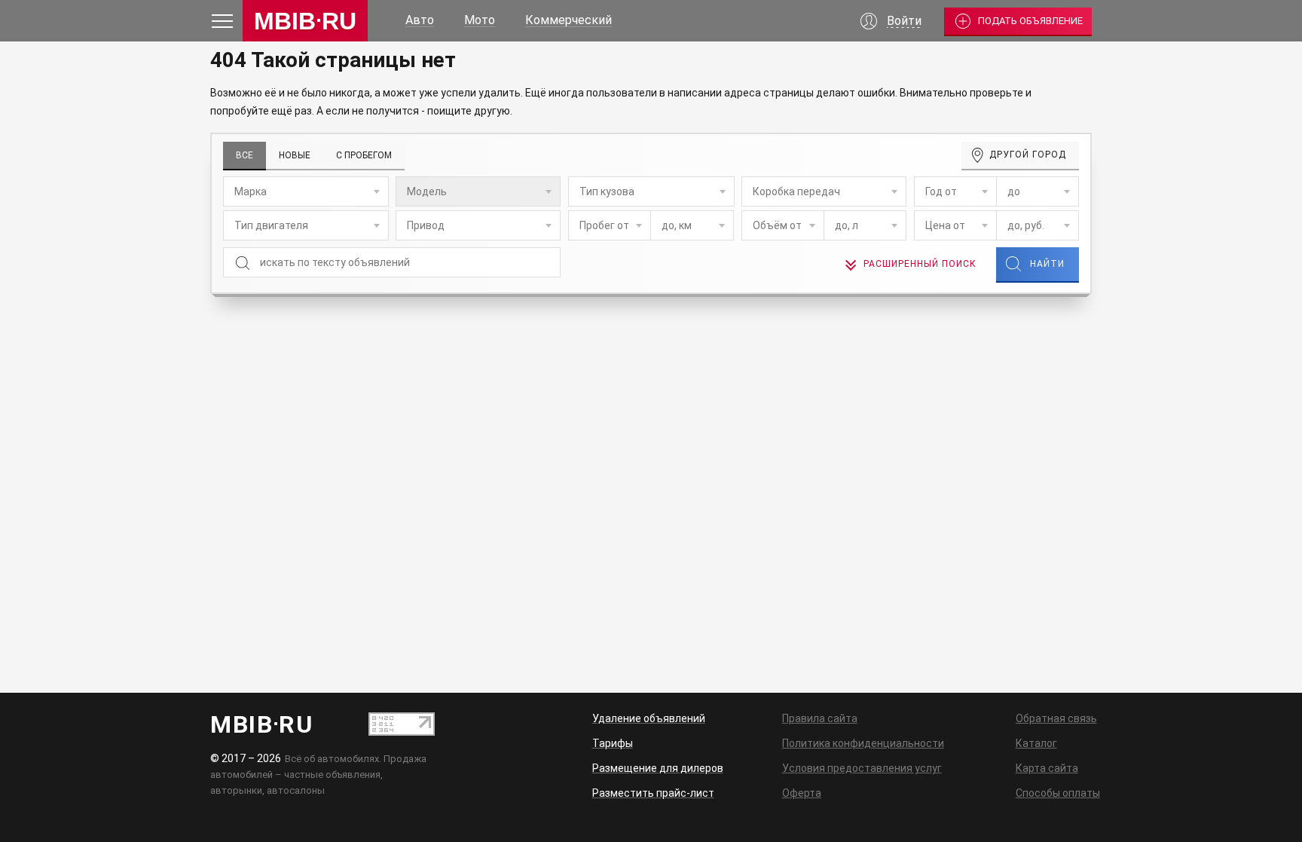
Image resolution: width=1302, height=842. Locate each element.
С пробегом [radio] (364, 155)
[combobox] (306, 191)
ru (305, 21)
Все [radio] (244, 155)
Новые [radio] (294, 155)
